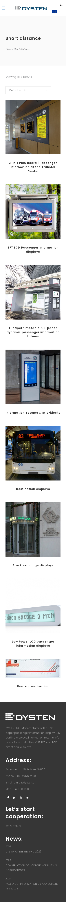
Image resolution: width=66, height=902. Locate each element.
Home (9, 49)
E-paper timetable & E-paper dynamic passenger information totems (33, 332)
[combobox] (28, 90)
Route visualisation (33, 686)
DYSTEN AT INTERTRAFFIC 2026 (23, 851)
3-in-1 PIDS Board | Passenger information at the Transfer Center (33, 167)
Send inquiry (13, 825)
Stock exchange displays (33, 565)
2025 (8, 860)
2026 (8, 846)
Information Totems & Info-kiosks (33, 413)
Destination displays (33, 489)
